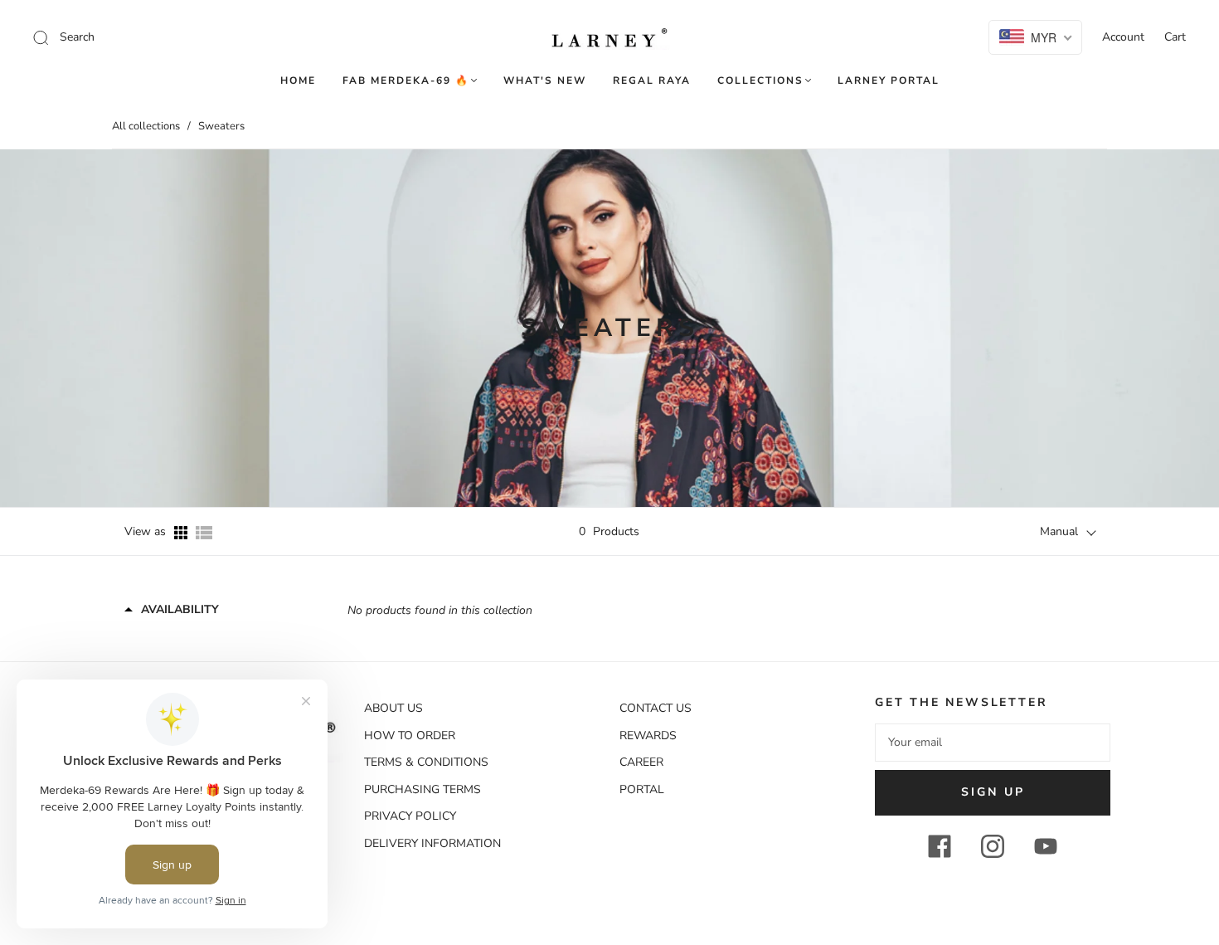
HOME (298, 81)
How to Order (409, 735)
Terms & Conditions (426, 762)
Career (641, 762)
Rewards (648, 735)
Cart (1175, 37)
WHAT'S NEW (544, 81)
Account (1123, 37)
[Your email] (992, 742)
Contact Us (655, 708)
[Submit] (152, 37)
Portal (641, 789)
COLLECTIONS (760, 81)
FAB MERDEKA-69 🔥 (405, 81)
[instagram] (992, 846)
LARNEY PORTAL (889, 81)
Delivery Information (432, 843)
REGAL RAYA (652, 81)
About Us (393, 708)
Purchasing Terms (422, 789)
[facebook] (939, 846)
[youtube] (1045, 846)
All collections (146, 126)
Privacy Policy (410, 816)
